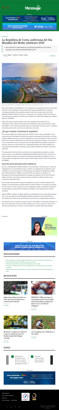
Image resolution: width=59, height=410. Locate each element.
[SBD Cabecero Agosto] (29, 26)
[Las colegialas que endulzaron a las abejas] (43, 322)
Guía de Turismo (5, 400)
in (19, 407)
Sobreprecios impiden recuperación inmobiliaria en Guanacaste (23, 264)
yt (15, 407)
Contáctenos (14, 400)
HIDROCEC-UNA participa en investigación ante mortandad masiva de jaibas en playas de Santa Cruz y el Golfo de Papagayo (42, 301)
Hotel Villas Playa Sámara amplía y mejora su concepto (20, 262)
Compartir (52, 55)
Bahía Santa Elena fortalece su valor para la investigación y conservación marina (15, 299)
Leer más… (6, 305)
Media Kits (4, 398)
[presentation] (7, 360)
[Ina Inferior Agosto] (29, 378)
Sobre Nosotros (5, 393)
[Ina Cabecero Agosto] (29, 18)
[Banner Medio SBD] (29, 246)
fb (11, 407)
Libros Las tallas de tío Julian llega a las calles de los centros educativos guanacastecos (29, 260)
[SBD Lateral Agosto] (44, 226)
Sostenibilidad (5, 36)
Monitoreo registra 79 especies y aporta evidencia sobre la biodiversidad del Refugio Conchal (15, 335)
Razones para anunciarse (8, 395)
